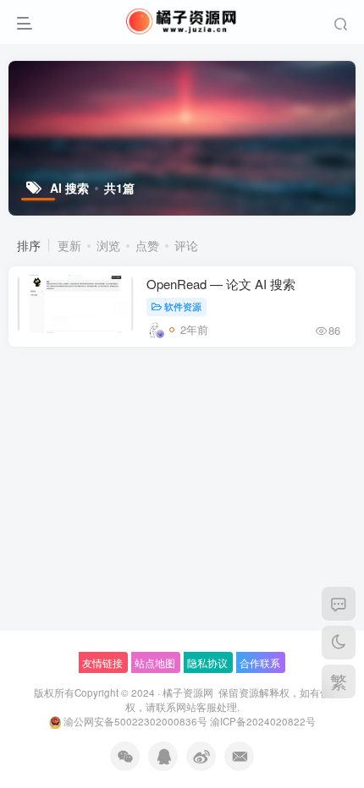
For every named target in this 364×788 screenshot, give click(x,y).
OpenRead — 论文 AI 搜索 (220, 284)
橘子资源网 (188, 692)
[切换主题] (339, 642)
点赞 (147, 245)
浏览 (108, 245)
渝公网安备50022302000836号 (135, 721)
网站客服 (196, 707)
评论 (186, 245)
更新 (69, 245)
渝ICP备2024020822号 (263, 721)
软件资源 (182, 306)
